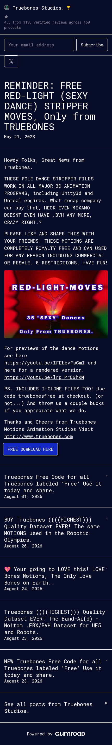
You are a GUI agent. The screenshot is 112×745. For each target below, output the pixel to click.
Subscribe (92, 44)
